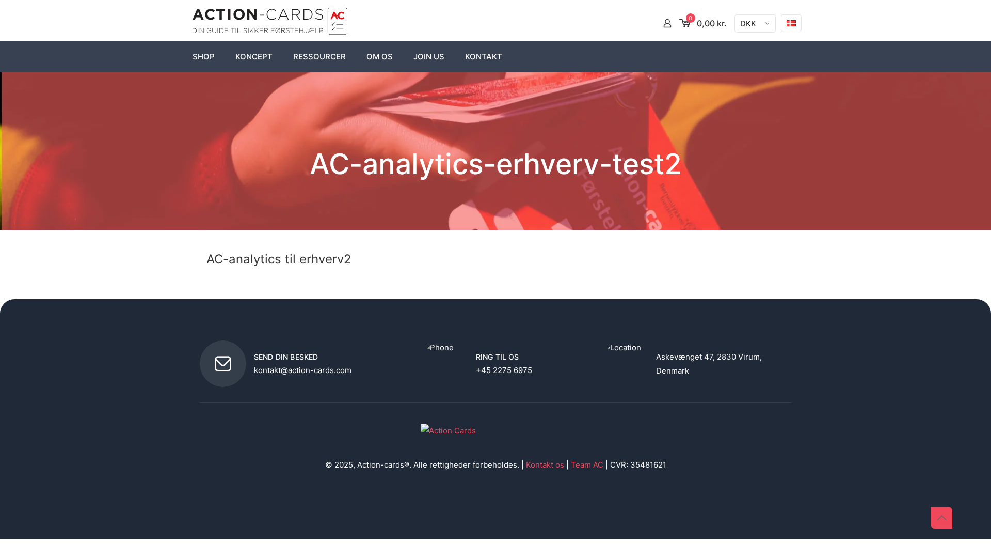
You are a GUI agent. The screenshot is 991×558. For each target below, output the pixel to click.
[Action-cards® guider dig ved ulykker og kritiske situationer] (270, 23)
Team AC (587, 465)
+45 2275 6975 (504, 370)
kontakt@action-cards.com (302, 370)
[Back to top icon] (941, 518)
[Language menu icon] (791, 23)
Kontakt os (545, 465)
